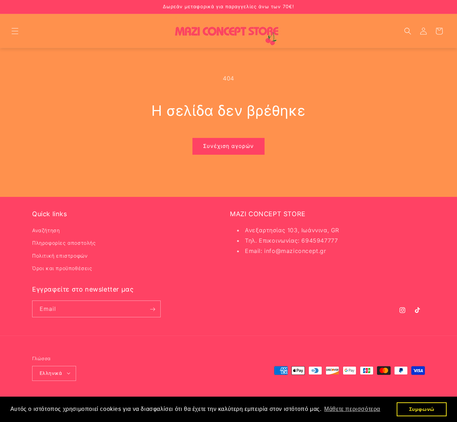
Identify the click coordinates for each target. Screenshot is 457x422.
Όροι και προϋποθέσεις (62, 268)
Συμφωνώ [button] (422, 409)
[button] (15, 31)
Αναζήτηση (46, 231)
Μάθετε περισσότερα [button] (352, 409)
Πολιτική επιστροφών (59, 256)
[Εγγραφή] (152, 309)
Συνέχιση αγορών (228, 146)
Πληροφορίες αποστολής (64, 243)
